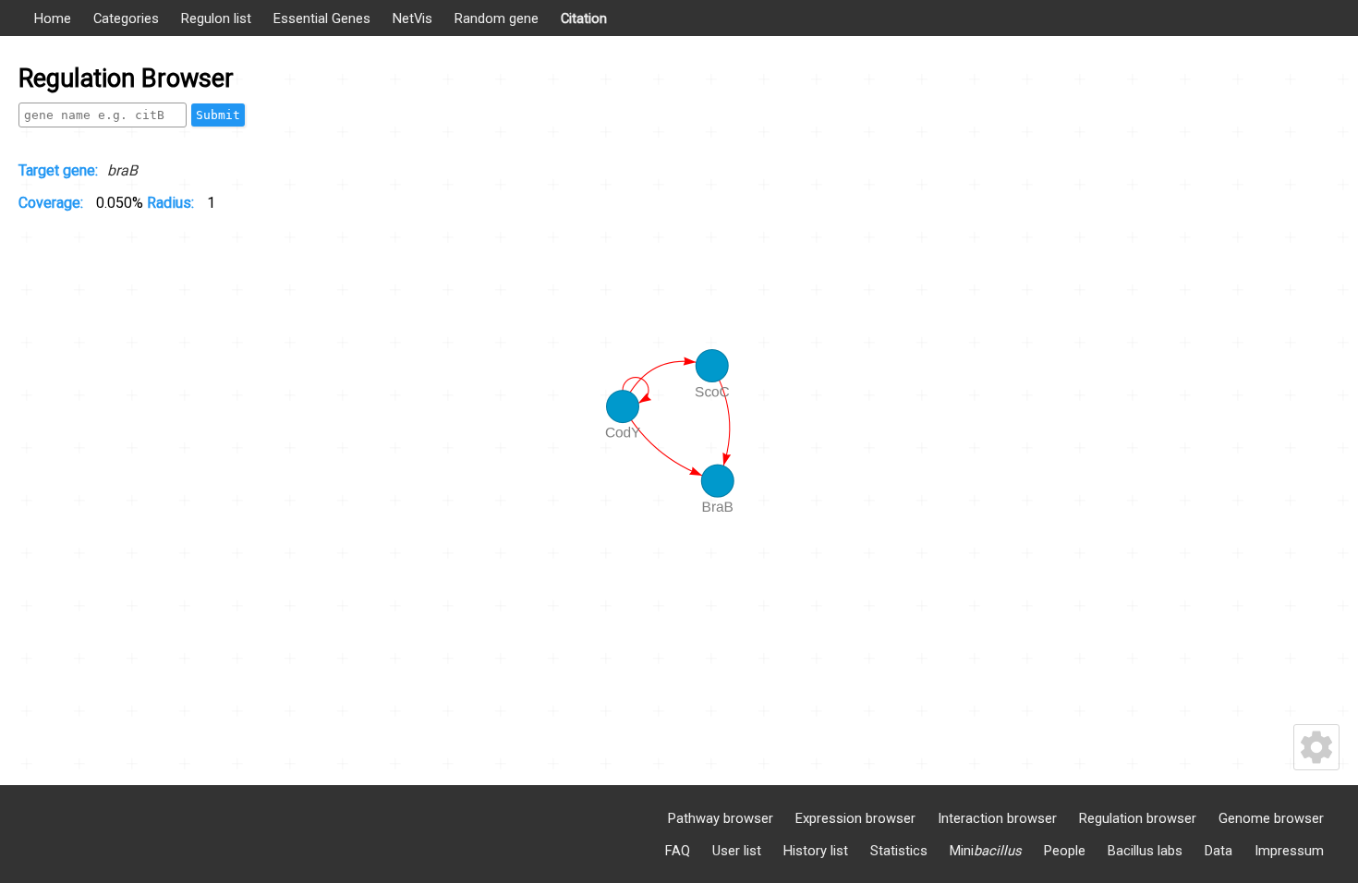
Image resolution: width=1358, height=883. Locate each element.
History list (815, 850)
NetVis (412, 18)
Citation (584, 18)
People (1064, 850)
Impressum (1289, 850)
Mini (986, 850)
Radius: (172, 203)
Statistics (899, 850)
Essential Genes (321, 18)
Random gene (497, 18)
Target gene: (58, 170)
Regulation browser (1137, 818)
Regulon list (216, 18)
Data (1218, 850)
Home (52, 18)
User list (736, 850)
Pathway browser (720, 818)
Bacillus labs (1145, 850)
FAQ (677, 850)
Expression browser (855, 818)
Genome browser (1271, 818)
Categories (126, 18)
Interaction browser (997, 818)
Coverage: (52, 203)
